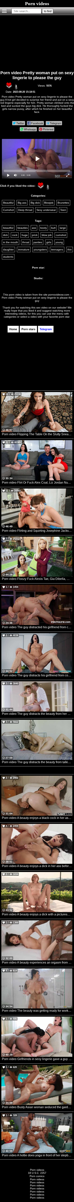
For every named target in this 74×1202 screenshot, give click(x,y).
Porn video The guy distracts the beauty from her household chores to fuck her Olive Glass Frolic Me (37, 713)
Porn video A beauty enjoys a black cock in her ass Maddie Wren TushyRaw (37, 817)
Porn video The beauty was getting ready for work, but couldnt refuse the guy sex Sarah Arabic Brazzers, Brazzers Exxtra (37, 1010)
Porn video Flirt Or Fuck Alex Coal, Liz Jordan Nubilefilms (37, 482)
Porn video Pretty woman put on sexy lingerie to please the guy (37, 75)
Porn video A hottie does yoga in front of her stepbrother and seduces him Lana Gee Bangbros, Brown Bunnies (37, 1155)
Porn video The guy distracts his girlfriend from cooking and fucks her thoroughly (37, 675)
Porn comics (37, 1176)
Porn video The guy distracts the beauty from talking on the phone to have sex (37, 762)
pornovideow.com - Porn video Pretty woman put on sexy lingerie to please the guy (37, 297)
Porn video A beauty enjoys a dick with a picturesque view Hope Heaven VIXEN (37, 914)
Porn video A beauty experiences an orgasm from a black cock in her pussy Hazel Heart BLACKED (37, 962)
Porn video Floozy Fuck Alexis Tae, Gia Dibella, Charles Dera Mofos (37, 578)
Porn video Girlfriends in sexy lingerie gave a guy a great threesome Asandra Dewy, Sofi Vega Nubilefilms (37, 1059)
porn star (64, 316)
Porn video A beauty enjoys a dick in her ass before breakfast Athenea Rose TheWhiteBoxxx (37, 866)
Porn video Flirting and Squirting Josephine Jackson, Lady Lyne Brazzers (37, 530)
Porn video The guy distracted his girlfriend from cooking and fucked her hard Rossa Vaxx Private (37, 627)
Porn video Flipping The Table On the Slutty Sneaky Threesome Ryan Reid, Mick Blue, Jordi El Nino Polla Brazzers (37, 434)
